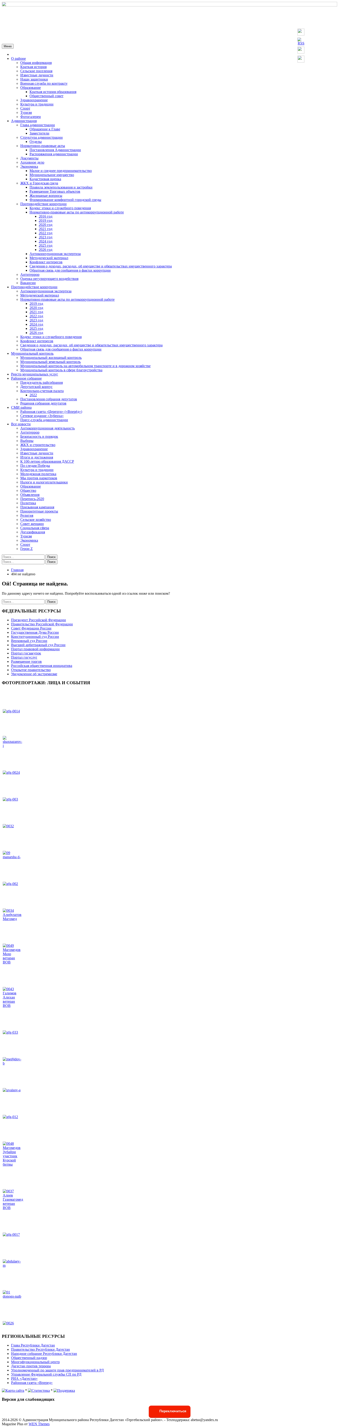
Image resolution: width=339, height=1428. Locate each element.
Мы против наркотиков (38, 478)
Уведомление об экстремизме (34, 674)
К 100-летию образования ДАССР (47, 461)
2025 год (45, 245)
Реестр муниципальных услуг (34, 374)
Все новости (21, 424)
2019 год (45, 220)
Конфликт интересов (46, 262)
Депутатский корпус (36, 387)
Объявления (29, 495)
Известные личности (36, 75)
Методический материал (49, 258)
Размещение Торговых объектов (55, 191)
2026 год (45, 250)
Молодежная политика (38, 474)
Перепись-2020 (32, 499)
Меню (8, 46)
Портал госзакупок (26, 653)
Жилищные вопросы (46, 196)
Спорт (25, 108)
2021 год (45, 229)
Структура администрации (41, 137)
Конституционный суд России (35, 637)
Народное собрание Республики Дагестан (44, 1354)
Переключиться (172, 1411)
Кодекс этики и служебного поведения (60, 208)
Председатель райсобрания (41, 382)
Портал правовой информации (35, 649)
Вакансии (28, 283)
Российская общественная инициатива (41, 666)
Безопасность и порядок (39, 436)
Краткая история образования (53, 92)
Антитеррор (29, 274)
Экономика (29, 166)
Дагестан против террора (31, 1366)
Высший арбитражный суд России (38, 645)
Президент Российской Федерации (38, 620)
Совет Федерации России (31, 628)
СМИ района (21, 407)
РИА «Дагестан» (24, 1378)
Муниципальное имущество (52, 175)
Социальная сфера (34, 528)
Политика (28, 503)
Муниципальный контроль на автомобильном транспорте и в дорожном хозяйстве (85, 366)
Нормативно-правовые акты (42, 146)
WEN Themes (39, 1424)
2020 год (45, 225)
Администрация (24, 121)
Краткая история (33, 67)
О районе (18, 58)
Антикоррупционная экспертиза (55, 254)
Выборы (26, 441)
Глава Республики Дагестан (33, 1345)
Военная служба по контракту (44, 83)
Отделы (36, 142)
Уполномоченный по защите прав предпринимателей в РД (57, 1370)
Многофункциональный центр (35, 1362)
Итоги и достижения (36, 457)
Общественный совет (46, 96)
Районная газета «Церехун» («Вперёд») (51, 412)
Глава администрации (37, 125)
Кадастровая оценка (45, 179)
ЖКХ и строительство (37, 445)
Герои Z (26, 549)
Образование (30, 88)
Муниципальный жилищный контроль (51, 358)
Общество (28, 490)
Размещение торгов (26, 661)
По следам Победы (35, 466)
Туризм (26, 112)
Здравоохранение (34, 100)
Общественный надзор (29, 1358)
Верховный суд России (29, 641)
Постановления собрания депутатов (48, 399)
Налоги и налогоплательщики (44, 482)
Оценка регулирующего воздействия (49, 279)
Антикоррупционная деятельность (47, 428)
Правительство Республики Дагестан (40, 1349)
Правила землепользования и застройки (61, 187)
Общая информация (36, 63)
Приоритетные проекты (39, 511)
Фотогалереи (30, 117)
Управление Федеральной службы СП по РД (46, 1374)
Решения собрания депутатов (43, 403)
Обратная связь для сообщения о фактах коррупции (70, 270)
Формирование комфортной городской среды (65, 200)
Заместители (39, 133)
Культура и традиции (37, 104)
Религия (26, 515)
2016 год (45, 216)
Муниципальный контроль (32, 353)
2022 (33, 395)
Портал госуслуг (24, 657)
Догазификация (32, 532)
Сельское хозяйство (35, 520)
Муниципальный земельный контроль (50, 362)
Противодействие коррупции (43, 204)
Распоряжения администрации (54, 154)
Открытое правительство (31, 670)
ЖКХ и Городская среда (39, 183)
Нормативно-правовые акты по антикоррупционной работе (77, 212)
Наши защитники (34, 79)
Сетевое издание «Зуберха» (42, 416)
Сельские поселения (36, 71)
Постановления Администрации (55, 150)
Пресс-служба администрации (44, 420)
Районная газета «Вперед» (32, 1383)
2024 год (45, 241)
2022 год (45, 233)
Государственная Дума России (35, 632)
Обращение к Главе (45, 129)
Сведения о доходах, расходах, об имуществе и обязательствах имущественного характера (101, 266)
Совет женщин (32, 524)
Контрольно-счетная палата (42, 391)
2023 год (45, 237)
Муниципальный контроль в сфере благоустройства (61, 370)
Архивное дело (32, 162)
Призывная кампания (37, 507)
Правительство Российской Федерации (42, 624)
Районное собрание (26, 378)
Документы (29, 158)
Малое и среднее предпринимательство (61, 171)
